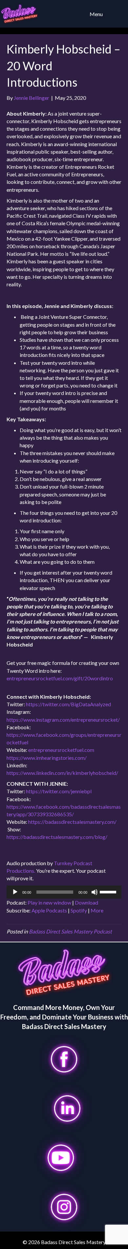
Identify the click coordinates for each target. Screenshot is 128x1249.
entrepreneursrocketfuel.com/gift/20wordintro (60, 678)
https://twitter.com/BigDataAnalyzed (68, 704)
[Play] (15, 892)
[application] (64, 892)
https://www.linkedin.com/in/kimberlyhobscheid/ (62, 773)
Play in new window (49, 902)
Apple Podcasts (49, 910)
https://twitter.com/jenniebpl (59, 791)
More (97, 910)
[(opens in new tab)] (64, 1058)
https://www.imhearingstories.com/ (47, 758)
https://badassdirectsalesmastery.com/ (72, 822)
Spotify (79, 910)
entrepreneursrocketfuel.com (61, 750)
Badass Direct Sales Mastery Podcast (70, 931)
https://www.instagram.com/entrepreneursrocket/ (63, 719)
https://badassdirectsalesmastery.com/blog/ (57, 837)
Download (86, 902)
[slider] (109, 891)
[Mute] (94, 892)
